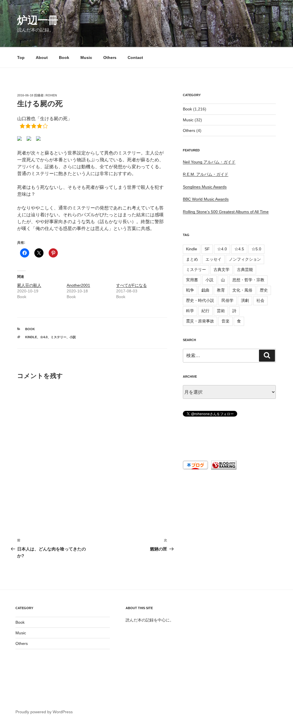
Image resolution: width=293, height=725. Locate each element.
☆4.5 (239, 249)
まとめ (192, 259)
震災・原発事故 (200, 321)
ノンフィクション (245, 259)
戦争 (190, 290)
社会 (260, 300)
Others (109, 57)
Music (86, 57)
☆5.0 (256, 249)
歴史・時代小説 (200, 300)
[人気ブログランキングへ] (223, 468)
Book (64, 57)
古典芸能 (245, 269)
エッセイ (213, 259)
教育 (221, 290)
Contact (135, 57)
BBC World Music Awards (206, 199)
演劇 (245, 300)
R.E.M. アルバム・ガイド (205, 174)
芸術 (221, 310)
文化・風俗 (242, 290)
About (42, 57)
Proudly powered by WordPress (44, 712)
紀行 (205, 310)
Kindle (31, 337)
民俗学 (227, 300)
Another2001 (78, 285)
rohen (51, 95)
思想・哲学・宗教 (248, 280)
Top (21, 57)
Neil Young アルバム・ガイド (209, 162)
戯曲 (205, 290)
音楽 (225, 321)
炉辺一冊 (37, 20)
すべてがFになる (131, 285)
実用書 (192, 280)
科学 (190, 310)
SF (207, 249)
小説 (73, 337)
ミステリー (58, 337)
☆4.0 (43, 337)
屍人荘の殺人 (29, 285)
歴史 (264, 290)
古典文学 (221, 269)
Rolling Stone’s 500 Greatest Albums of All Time (226, 211)
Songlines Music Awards (205, 187)
